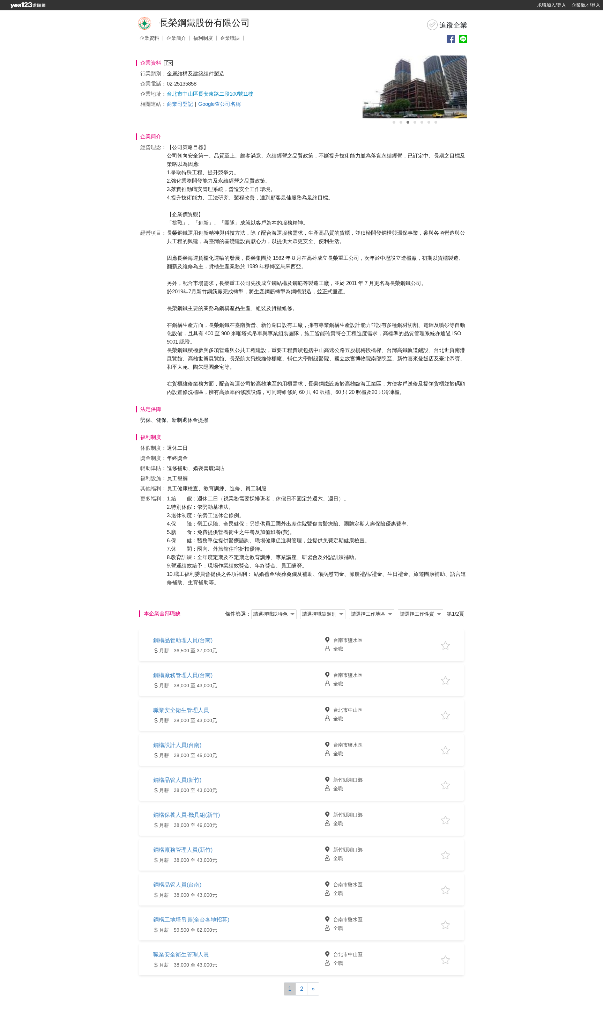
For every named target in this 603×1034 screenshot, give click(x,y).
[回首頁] (27, 5)
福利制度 (203, 38)
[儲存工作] (445, 645)
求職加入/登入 (551, 5)
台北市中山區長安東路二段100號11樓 (210, 94)
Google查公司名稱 (219, 104)
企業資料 (149, 38)
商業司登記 (180, 104)
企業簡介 (176, 38)
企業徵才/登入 (586, 5)
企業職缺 (230, 38)
